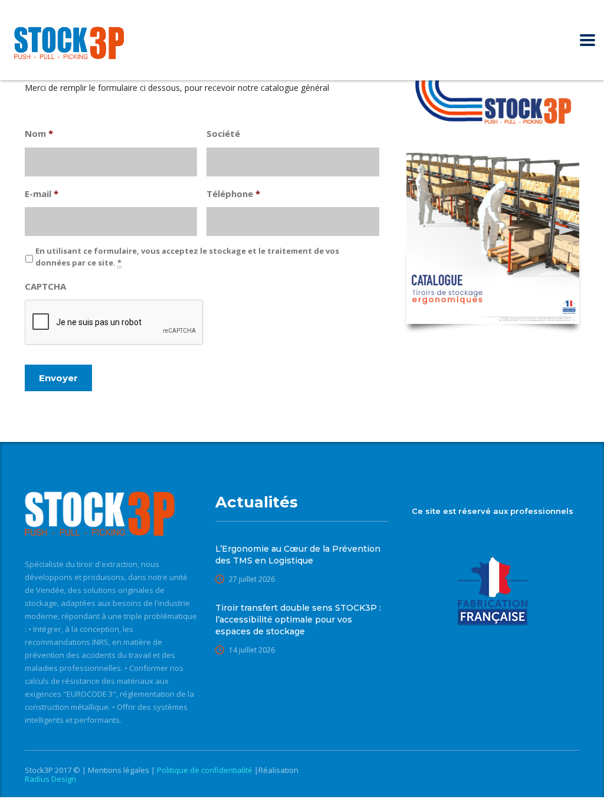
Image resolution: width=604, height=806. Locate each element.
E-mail (41, 193)
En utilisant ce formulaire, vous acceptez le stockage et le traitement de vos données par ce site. (187, 256)
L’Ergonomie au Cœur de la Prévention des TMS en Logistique (297, 554)
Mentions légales (119, 770)
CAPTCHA (45, 286)
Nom (39, 133)
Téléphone (233, 193)
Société (223, 133)
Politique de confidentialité (205, 770)
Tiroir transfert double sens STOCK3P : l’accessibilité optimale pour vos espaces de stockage (298, 619)
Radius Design (50, 779)
